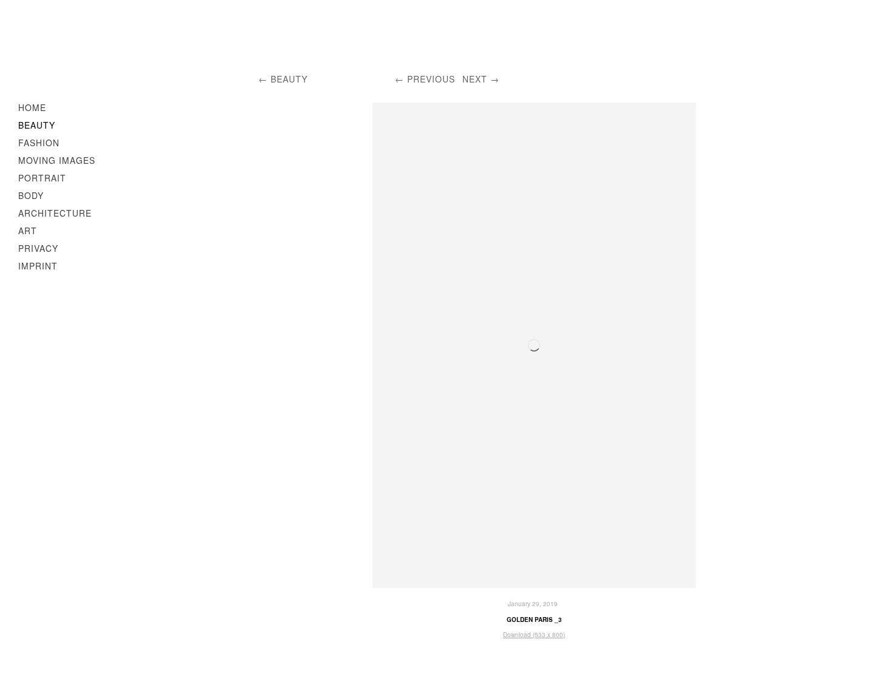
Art (27, 231)
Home (32, 107)
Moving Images (56, 160)
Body (31, 195)
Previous (431, 79)
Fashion (38, 143)
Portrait (42, 178)
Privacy (38, 248)
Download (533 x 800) (534, 634)
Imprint (38, 266)
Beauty (36, 125)
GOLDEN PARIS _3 (534, 619)
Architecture (55, 213)
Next (474, 79)
